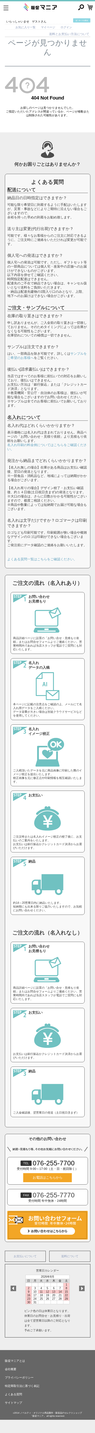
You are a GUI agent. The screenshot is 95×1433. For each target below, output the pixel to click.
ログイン (66, 27)
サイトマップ (13, 1402)
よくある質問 (13, 1394)
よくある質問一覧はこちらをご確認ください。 (42, 559)
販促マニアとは (15, 1360)
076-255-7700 (49, 1163)
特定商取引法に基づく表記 (22, 1386)
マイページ (48, 27)
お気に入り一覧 (25, 27)
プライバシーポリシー (19, 1377)
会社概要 (10, 1369)
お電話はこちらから (48, 1177)
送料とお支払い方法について (69, 34)
